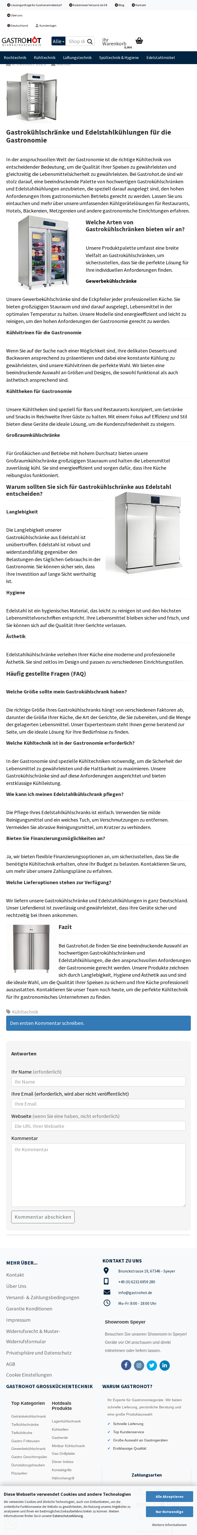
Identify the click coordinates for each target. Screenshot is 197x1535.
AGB (10, 1364)
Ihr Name (36, 1071)
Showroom (157, 1334)
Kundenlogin (47, 25)
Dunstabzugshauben (28, 1465)
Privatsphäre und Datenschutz (39, 1352)
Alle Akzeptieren (169, 1496)
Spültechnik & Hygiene (119, 57)
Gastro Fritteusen (25, 1441)
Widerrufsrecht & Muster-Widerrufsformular (33, 1336)
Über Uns (16, 1286)
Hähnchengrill (63, 1478)
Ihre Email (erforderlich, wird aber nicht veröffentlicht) (70, 1093)
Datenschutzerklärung (68, 1516)
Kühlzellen (60, 1429)
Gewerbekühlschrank (28, 1449)
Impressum (18, 1320)
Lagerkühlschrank (66, 1421)
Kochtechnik (15, 57)
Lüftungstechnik (77, 57)
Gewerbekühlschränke (111, 281)
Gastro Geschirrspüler (29, 1457)
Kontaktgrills (62, 1470)
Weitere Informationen (169, 1524)
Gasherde (60, 1438)
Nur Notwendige (169, 1511)
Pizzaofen (19, 1473)
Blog (121, 5)
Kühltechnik (44, 57)
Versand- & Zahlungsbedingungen (42, 1297)
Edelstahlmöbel (160, 57)
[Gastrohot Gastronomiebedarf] (22, 41)
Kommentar (24, 1138)
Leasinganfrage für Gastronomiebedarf (36, 5)
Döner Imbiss (62, 1462)
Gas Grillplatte (63, 1453)
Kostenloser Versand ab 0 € (89, 5)
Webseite (65, 1116)
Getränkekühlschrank (28, 1416)
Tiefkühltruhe (21, 1433)
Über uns (16, 15)
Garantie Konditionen (29, 1308)
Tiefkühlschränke (25, 1424)
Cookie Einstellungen (29, 1374)
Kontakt (140, 5)
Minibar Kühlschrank (68, 1446)
